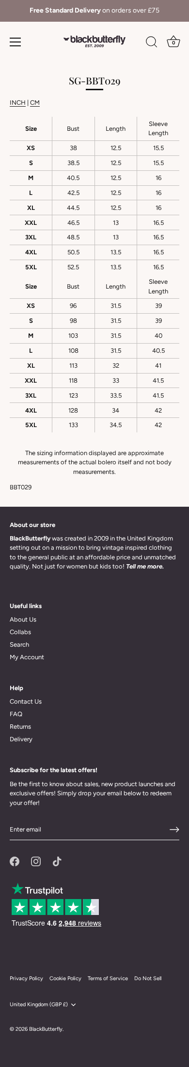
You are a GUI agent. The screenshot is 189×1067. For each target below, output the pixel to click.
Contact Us (26, 701)
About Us (23, 619)
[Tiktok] (57, 860)
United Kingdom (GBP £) (39, 1004)
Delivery (21, 739)
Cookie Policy (65, 978)
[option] (94, 11)
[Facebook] (14, 860)
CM (35, 102)
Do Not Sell (147, 978)
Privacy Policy (26, 978)
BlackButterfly (46, 1029)
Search (19, 644)
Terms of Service (108, 978)
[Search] (151, 43)
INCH (18, 102)
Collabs (20, 632)
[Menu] (15, 42)
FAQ (16, 714)
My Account (27, 657)
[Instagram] (36, 860)
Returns (20, 726)
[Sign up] (174, 829)
